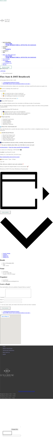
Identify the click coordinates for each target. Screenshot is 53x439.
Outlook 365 (5, 256)
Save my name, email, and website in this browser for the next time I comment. (19, 304)
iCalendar (5, 254)
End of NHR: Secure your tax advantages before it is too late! (16, 83)
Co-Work (5, 46)
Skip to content (3, 0)
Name (1, 299)
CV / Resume (7, 429)
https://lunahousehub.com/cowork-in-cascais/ (10, 156)
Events (8, 49)
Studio (4, 48)
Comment (2, 297)
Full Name (6, 412)
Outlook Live (6, 257)
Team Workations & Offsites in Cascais (21, 45)
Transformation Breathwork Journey (11, 82)
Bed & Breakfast (7, 42)
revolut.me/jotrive (4, 147)
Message (5, 426)
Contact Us (5, 50)
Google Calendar (6, 253)
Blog (4, 52)
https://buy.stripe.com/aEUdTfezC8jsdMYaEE (19, 147)
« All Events (2, 71)
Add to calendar (5, 212)
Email (1, 302)
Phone (5, 415)
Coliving (9, 43)
